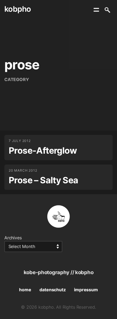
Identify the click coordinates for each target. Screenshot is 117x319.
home (25, 289)
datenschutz (52, 289)
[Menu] (96, 9)
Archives (13, 237)
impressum (86, 289)
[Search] (107, 9)
